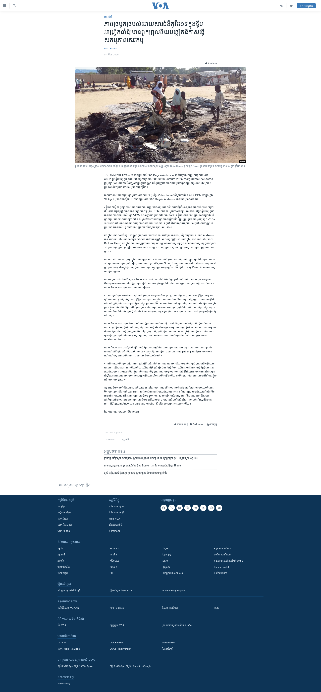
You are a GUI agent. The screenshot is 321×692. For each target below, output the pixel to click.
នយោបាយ (114, 548)
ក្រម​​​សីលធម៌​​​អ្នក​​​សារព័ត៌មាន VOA (177, 625)
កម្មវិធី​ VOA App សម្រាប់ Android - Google (130, 666)
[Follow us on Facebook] (163, 508)
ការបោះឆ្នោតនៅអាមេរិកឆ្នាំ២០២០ (228, 560)
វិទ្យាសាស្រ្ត (166, 554)
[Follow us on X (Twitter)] (171, 508)
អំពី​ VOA (62, 625)
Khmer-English (222, 567)
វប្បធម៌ (165, 560)
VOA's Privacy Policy (120, 648)
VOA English (116, 642)
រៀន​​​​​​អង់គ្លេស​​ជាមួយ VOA (121, 590)
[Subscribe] (219, 508)
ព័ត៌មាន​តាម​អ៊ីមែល (170, 608)
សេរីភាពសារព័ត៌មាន (222, 554)
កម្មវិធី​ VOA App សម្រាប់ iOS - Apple (75, 666)
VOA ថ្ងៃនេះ (63, 518)
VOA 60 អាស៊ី (64, 531)
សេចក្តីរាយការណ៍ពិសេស (173, 573)
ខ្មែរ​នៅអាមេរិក (64, 567)
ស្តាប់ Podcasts (117, 608)
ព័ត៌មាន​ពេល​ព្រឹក (116, 506)
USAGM (62, 642)
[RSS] (203, 508)
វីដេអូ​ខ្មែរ (61, 506)
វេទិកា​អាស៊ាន (115, 531)
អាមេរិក (61, 560)
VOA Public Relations (69, 648)
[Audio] (282, 5)
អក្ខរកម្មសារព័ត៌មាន (222, 548)
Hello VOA (114, 518)
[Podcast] (211, 508)
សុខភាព (113, 567)
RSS (216, 608)
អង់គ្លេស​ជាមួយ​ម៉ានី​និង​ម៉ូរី (69, 590)
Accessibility (168, 642)
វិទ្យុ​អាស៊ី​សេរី (167, 648)
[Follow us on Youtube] (179, 508)
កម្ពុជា (60, 548)
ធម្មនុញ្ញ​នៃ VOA (117, 625)
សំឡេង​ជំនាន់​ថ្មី (115, 525)
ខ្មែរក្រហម (166, 567)
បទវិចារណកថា (220, 573)
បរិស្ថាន (165, 548)
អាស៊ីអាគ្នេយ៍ (63, 573)
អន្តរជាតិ (108, 16)
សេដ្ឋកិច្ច (113, 554)
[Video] (292, 5)
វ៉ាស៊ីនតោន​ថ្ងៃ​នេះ (65, 512)
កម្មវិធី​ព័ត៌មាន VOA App (69, 608)
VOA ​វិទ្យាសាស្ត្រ (65, 525)
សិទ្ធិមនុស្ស (114, 560)
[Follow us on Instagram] (187, 508)
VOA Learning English (173, 590)
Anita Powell (110, 48)
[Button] (211, 63)
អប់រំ (111, 573)
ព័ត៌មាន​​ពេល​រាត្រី (116, 512)
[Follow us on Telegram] (195, 508)
